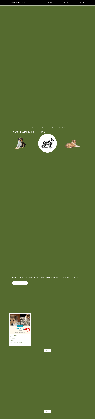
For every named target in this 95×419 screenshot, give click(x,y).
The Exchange (83, 2)
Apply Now (47, 350)
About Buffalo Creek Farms (50, 2)
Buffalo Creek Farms (17, 3)
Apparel (77, 2)
